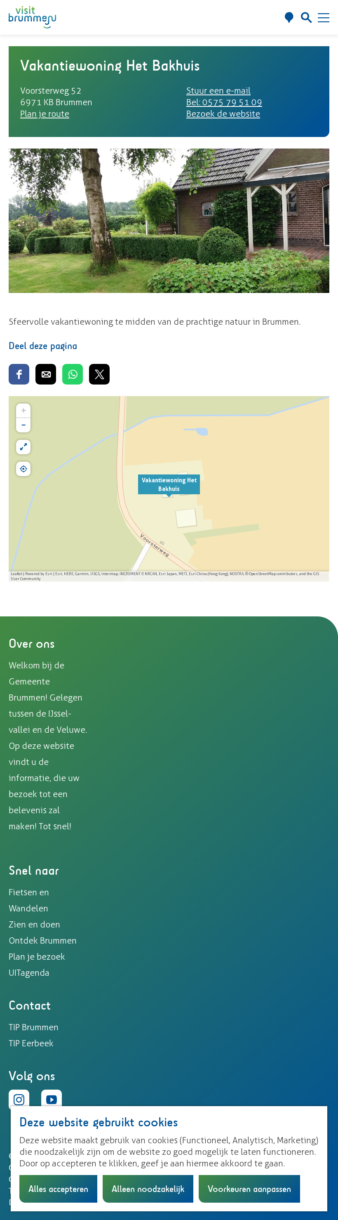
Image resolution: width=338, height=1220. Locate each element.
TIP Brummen (34, 1027)
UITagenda (29, 973)
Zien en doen (34, 924)
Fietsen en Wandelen (29, 900)
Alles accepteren (58, 1188)
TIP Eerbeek (31, 1043)
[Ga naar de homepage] (32, 17)
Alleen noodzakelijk (148, 1188)
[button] (169, 489)
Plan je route (44, 114)
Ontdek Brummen (43, 940)
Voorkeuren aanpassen (249, 1188)
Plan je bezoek (37, 956)
